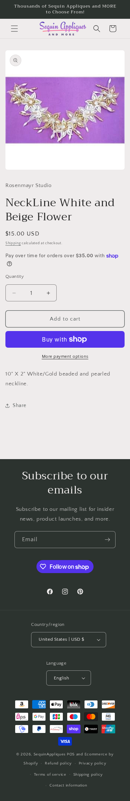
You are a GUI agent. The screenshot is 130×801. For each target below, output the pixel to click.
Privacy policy (93, 763)
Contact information (68, 785)
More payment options (65, 356)
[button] (14, 29)
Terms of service (50, 774)
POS (71, 754)
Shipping (13, 243)
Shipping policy (88, 774)
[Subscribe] (107, 539)
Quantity (14, 276)
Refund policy (58, 763)
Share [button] (19, 405)
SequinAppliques (50, 754)
